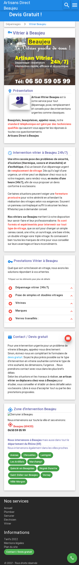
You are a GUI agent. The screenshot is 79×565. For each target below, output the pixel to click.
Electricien (10, 519)
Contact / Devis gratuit (19, 551)
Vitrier (7, 523)
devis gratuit (15, 357)
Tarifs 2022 (11, 539)
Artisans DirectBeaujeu (17, 5)
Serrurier (9, 515)
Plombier (9, 512)
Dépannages (13, 24)
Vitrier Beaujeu (37, 24)
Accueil (8, 508)
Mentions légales (14, 543)
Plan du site (11, 547)
